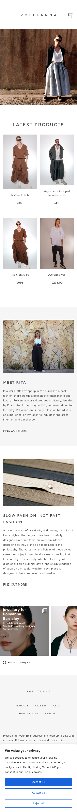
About (57, 705)
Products (22, 705)
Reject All (38, 803)
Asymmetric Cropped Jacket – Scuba (57, 197)
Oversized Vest (57, 279)
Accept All (38, 782)
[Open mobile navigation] (6, 12)
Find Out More (15, 430)
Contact (51, 713)
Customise (38, 793)
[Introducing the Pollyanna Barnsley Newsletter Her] (24, 631)
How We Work (29, 713)
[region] (38, 778)
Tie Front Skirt (20, 279)
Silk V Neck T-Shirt (20, 199)
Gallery (41, 705)
